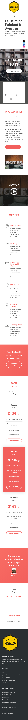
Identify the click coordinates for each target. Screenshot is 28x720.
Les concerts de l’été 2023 (9, 707)
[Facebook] (24, 45)
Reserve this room (14, 71)
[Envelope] (24, 43)
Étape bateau (6, 700)
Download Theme (14, 364)
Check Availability (14, 440)
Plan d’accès (5, 705)
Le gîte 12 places (6, 694)
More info (14, 90)
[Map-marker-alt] (24, 41)
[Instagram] (24, 47)
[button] (14, 15)
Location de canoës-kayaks (9, 702)
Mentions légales (8, 713)
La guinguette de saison (8, 692)
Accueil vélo (5, 697)
